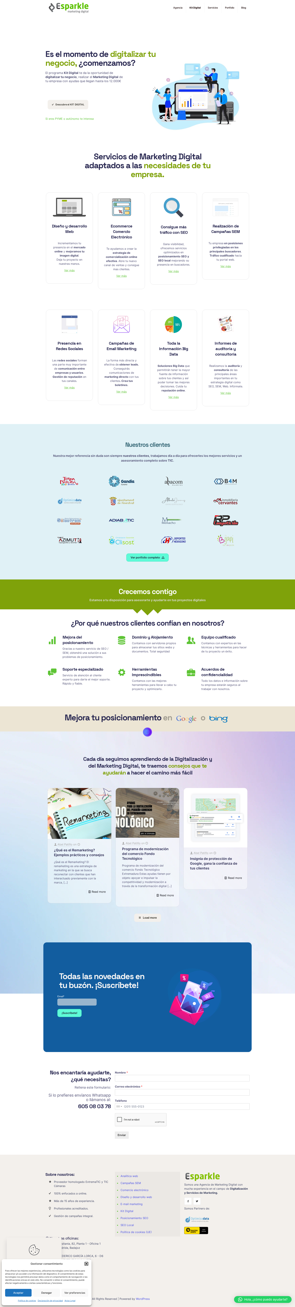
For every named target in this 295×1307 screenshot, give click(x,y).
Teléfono (121, 1100)
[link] (69, 207)
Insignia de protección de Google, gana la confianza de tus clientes (213, 863)
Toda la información (173, 349)
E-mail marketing (132, 1204)
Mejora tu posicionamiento (113, 717)
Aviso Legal (70, 1300)
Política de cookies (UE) (136, 1232)
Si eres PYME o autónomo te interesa (69, 118)
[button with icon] (188, 1201)
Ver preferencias (74, 1292)
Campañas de (121, 346)
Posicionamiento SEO (134, 1218)
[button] (86, 1263)
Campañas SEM (131, 1183)
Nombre (121, 1072)
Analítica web (129, 1176)
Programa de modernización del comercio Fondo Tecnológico (145, 854)
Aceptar (18, 1292)
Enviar (122, 1135)
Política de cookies (27, 1300)
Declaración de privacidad (50, 1300)
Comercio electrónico (135, 1190)
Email (60, 996)
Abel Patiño (65, 844)
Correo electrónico (128, 1086)
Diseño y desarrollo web (136, 1197)
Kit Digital (127, 1211)
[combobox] (119, 1106)
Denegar (46, 1292)
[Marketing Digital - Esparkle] (69, 7)
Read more (99, 891)
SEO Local (127, 1225)
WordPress (143, 1299)
